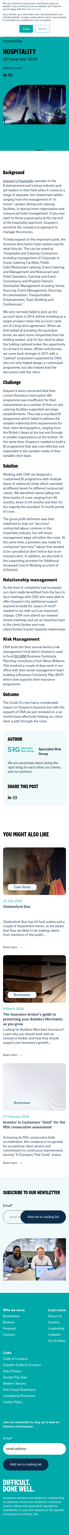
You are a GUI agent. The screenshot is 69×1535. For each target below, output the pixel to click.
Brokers (8, 1322)
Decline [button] (43, 28)
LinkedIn (54, 1334)
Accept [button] (26, 28)
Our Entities (57, 1340)
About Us (55, 1316)
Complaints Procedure (19, 1396)
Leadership (56, 1328)
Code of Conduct (15, 1358)
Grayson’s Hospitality (18, 181)
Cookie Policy (12, 1402)
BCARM (20, 656)
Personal (9, 1328)
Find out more (33, 9)
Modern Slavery (14, 1383)
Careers (53, 1322)
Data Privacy (12, 1371)
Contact (9, 1334)
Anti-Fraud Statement (19, 1389)
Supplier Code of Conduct (22, 1365)
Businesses (11, 1316)
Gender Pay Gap (15, 1377)
